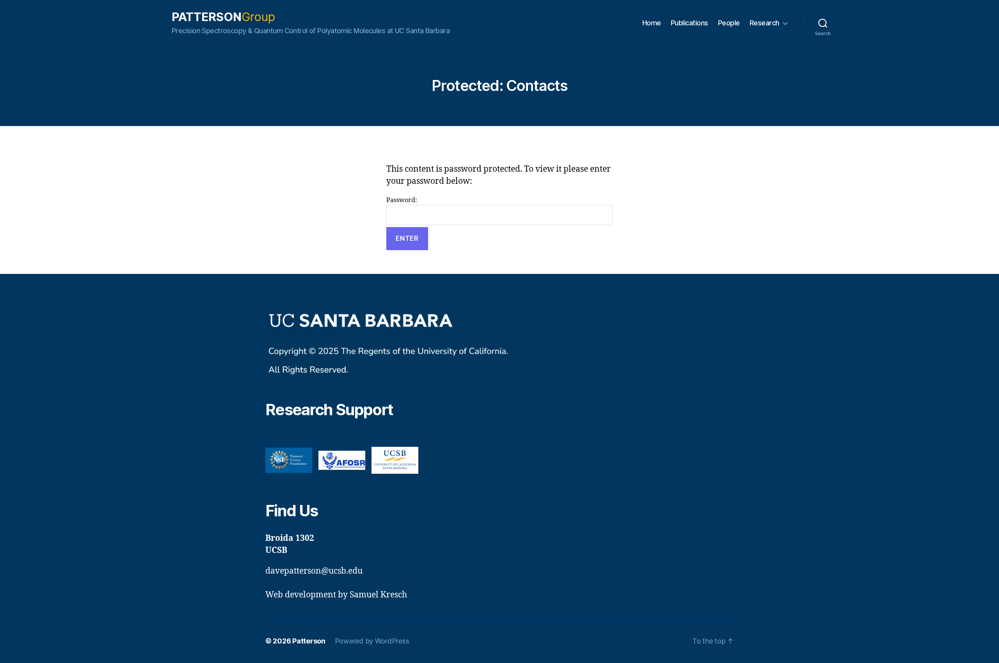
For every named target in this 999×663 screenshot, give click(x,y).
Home (651, 23)
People (729, 23)
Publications (689, 23)
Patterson (223, 17)
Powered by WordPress (372, 641)
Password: (401, 200)
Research (764, 23)
